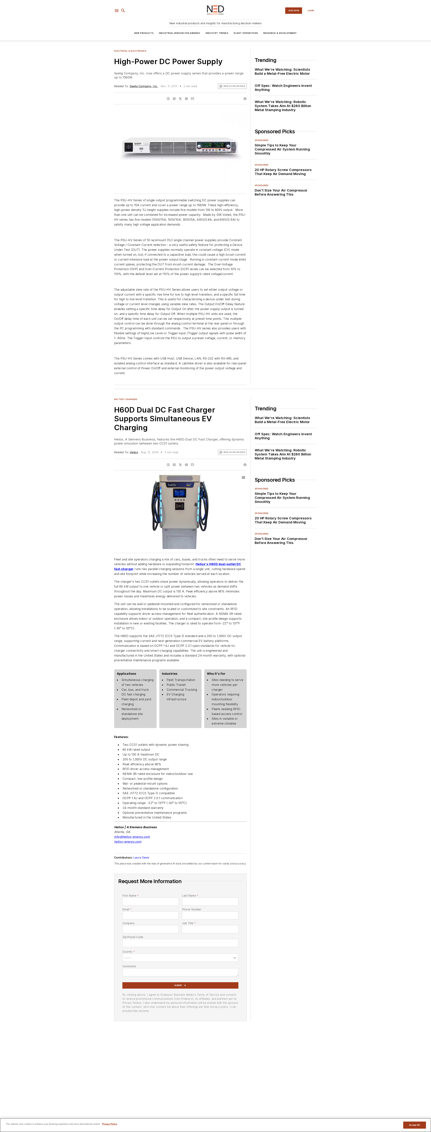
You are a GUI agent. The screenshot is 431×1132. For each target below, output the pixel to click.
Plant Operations (246, 33)
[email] (192, 98)
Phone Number (191, 909)
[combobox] (180, 958)
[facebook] (168, 98)
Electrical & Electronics (130, 51)
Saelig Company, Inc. (144, 86)
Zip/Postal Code (132, 937)
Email (126, 909)
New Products (144, 33)
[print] (245, 98)
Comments (129, 966)
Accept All (414, 1125)
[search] (123, 10)
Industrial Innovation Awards (179, 33)
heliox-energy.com (127, 841)
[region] (215, 1125)
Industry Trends (217, 33)
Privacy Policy (109, 1124)
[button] (116, 10)
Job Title (189, 923)
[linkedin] (174, 98)
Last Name (190, 895)
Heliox (134, 452)
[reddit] (186, 98)
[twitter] (180, 98)
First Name (130, 895)
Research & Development (280, 33)
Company (128, 923)
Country (128, 951)
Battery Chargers (125, 399)
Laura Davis (141, 857)
